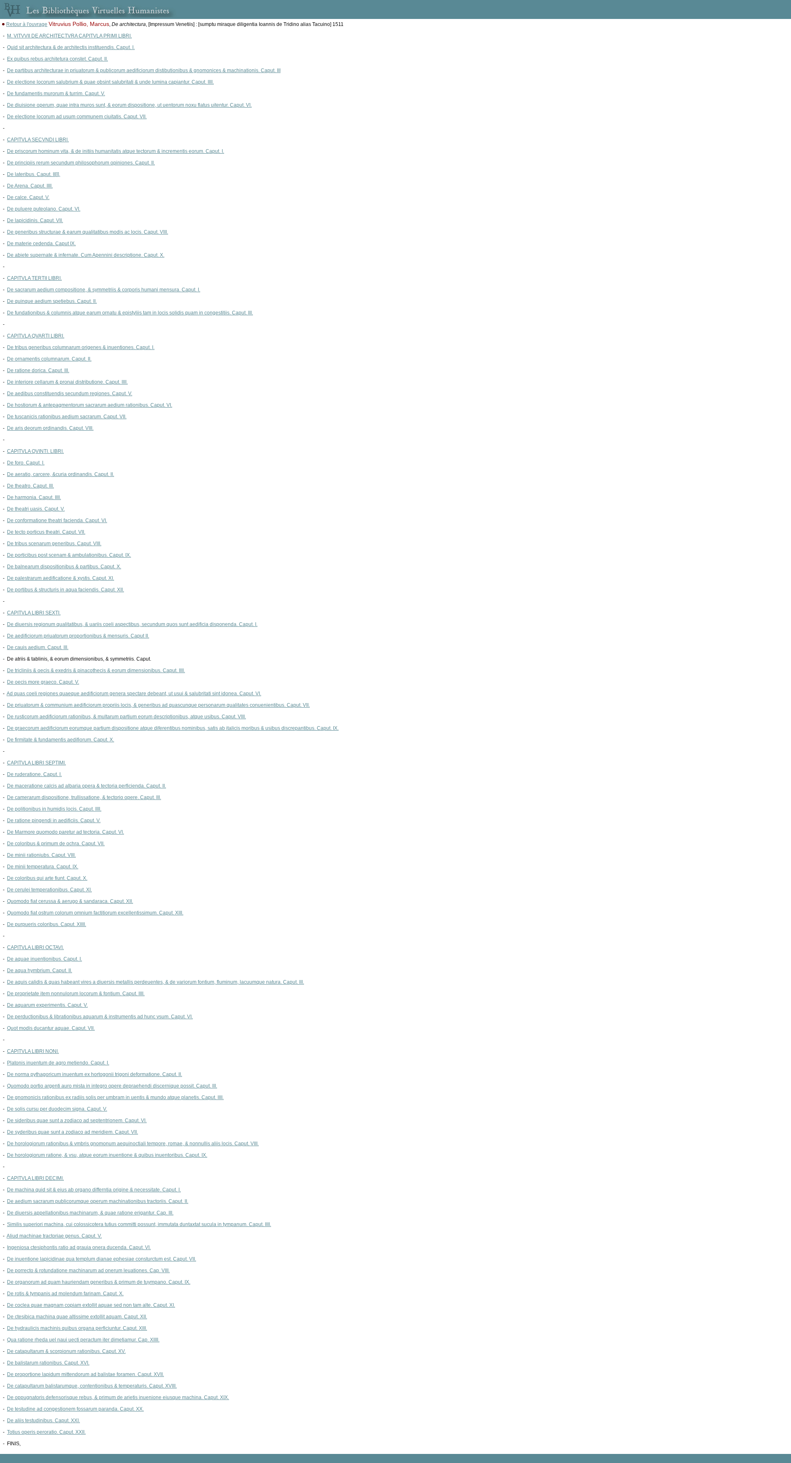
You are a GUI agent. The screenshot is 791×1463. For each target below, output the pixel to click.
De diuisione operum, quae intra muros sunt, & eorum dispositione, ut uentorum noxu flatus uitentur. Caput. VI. (129, 105)
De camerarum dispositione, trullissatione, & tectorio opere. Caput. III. (84, 797)
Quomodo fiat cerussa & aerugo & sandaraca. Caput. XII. (70, 901)
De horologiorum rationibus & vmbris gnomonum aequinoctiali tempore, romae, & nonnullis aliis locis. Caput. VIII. (133, 1143)
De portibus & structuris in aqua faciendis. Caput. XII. (65, 590)
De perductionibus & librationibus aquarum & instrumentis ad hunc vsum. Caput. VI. (100, 1017)
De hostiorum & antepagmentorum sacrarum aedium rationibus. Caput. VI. (89, 405)
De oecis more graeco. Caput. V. (43, 682)
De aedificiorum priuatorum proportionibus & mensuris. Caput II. (78, 636)
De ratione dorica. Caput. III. (38, 370)
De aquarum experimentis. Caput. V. (47, 1005)
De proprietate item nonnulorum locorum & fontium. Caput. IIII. (76, 993)
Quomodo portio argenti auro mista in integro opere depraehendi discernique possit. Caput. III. (112, 1086)
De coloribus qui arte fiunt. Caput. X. (47, 878)
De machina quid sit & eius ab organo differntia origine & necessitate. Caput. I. (94, 1190)
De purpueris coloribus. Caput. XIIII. (46, 924)
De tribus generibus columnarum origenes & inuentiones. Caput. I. (80, 347)
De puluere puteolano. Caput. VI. (43, 209)
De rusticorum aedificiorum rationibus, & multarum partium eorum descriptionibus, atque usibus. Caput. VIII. (126, 717)
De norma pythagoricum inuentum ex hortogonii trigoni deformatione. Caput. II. (94, 1074)
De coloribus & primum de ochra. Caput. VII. (56, 843)
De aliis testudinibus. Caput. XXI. (43, 1420)
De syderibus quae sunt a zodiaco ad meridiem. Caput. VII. (72, 1132)
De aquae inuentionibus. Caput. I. (44, 959)
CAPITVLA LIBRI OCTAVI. (35, 947)
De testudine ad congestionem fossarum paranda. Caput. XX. (75, 1409)
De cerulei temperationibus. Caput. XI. (49, 890)
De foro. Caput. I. (25, 463)
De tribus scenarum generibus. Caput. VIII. (54, 543)
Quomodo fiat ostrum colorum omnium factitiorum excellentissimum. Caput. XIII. (95, 913)
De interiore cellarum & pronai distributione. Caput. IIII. (67, 382)
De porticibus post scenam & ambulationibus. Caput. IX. (69, 555)
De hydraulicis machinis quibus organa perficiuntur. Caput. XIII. (77, 1328)
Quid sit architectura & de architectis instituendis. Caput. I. (71, 47)
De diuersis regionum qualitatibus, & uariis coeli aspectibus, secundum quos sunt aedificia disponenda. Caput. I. (132, 624)
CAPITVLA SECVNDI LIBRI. (38, 140)
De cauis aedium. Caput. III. (37, 647)
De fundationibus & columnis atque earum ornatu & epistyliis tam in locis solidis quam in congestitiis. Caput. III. (130, 313)
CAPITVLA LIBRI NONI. (33, 1051)
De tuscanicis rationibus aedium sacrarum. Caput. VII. (66, 417)
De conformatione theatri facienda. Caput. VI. (57, 520)
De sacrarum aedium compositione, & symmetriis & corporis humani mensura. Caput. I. (103, 290)
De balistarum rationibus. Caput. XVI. (48, 1363)
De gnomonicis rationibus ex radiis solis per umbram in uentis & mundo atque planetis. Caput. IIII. (115, 1097)
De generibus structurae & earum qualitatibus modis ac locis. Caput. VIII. (87, 232)
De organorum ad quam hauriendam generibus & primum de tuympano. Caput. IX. (98, 1282)
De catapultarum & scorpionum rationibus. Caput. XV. (66, 1351)
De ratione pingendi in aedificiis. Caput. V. (54, 820)
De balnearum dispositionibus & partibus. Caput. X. (64, 567)
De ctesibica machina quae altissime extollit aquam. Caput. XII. (77, 1317)
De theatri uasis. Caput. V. (36, 509)
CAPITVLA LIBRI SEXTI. (34, 613)
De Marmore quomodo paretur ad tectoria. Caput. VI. (65, 832)
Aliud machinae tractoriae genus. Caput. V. (54, 1236)
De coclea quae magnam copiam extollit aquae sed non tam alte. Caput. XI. (91, 1305)
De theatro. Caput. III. (30, 486)
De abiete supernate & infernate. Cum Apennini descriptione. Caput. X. (85, 255)
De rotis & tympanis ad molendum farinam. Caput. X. (65, 1294)
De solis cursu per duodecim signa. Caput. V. (57, 1109)
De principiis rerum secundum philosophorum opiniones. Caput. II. (81, 163)
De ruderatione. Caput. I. (34, 774)
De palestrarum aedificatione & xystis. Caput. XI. (60, 578)
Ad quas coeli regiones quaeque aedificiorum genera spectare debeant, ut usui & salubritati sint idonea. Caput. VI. (134, 693)
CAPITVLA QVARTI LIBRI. (35, 336)
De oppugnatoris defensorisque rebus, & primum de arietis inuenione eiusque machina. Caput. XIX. (118, 1397)
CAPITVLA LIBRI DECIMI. (35, 1178)
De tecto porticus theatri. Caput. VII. (46, 532)
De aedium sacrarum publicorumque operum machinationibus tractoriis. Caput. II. (97, 1201)
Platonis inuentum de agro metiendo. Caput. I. (58, 1063)
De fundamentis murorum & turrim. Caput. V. (56, 93)
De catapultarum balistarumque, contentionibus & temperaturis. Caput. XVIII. (92, 1386)
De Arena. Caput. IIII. (30, 186)
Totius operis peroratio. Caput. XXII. (46, 1432)
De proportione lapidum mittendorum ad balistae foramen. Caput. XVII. (85, 1374)
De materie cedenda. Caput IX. (41, 243)
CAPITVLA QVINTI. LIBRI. (35, 451)
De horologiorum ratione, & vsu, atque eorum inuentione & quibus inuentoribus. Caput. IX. (107, 1155)
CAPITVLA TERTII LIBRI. (34, 278)
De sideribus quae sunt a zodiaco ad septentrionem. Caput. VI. (77, 1120)
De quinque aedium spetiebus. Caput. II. (52, 301)
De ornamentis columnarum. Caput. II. (49, 359)
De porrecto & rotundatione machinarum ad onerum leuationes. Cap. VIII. (88, 1270)
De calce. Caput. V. (28, 197)
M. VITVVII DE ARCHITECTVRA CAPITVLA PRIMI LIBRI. (69, 36)
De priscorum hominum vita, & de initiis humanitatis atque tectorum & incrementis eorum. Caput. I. (115, 151)
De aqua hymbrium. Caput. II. (39, 970)
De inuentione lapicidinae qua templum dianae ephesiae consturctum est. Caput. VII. (101, 1259)
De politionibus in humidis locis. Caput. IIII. (54, 809)
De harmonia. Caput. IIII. (34, 497)
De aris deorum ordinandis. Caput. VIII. (50, 428)
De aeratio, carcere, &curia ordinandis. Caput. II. (60, 474)
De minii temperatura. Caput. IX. (42, 867)
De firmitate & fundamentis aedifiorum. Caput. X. (60, 740)
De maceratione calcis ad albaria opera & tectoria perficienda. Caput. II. (86, 786)
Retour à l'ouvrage (26, 24)
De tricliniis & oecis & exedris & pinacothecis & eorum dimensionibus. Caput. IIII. (96, 670)
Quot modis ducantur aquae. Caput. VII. (51, 1028)
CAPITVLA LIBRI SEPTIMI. (36, 763)
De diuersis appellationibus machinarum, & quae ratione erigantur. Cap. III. (90, 1213)
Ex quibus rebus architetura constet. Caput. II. (57, 59)
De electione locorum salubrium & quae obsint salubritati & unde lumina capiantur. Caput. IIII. (110, 82)
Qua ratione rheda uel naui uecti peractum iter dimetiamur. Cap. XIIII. (83, 1340)
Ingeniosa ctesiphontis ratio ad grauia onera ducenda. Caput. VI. (79, 1247)
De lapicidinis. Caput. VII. (35, 220)
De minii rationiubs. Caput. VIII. (41, 855)
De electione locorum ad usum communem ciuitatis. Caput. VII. (77, 117)
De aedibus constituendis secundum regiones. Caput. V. (69, 393)
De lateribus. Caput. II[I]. (33, 174)
